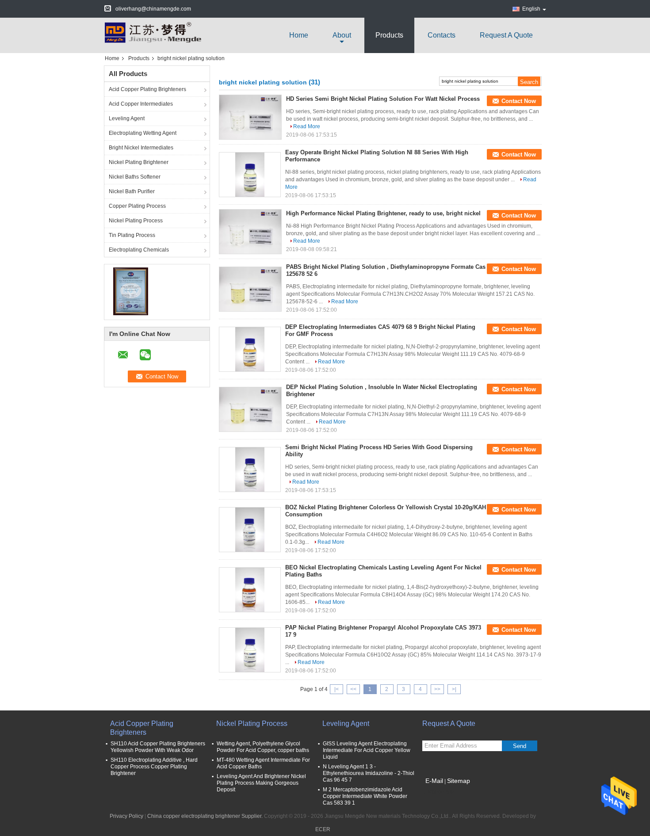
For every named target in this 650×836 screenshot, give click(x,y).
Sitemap (458, 780)
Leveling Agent (127, 118)
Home (298, 35)
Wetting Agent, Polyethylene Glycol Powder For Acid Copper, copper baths (263, 747)
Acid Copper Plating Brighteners (147, 89)
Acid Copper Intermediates (141, 104)
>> (437, 689)
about (342, 35)
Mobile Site (441, 792)
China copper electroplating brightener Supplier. (205, 816)
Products (389, 35)
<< (353, 689)
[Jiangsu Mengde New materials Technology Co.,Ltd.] (152, 35)
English (531, 9)
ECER (322, 829)
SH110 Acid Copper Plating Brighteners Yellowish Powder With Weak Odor (158, 747)
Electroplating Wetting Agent (142, 133)
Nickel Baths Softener (135, 177)
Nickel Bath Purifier (132, 191)
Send (519, 746)
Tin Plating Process (132, 235)
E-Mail (434, 780)
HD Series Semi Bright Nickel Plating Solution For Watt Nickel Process (383, 98)
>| (454, 689)
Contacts (441, 35)
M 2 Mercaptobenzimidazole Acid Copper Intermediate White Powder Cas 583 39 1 (365, 796)
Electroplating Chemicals (139, 250)
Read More (306, 126)
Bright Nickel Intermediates (141, 148)
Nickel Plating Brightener (138, 162)
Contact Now (518, 101)
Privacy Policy (126, 816)
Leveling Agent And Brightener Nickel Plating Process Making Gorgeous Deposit (261, 783)
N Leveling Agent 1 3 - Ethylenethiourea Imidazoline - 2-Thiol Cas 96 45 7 (368, 773)
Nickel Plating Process (136, 221)
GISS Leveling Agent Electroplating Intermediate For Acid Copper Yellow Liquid (366, 750)
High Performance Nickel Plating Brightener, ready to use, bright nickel (383, 213)
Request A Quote (506, 35)
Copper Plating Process (137, 206)
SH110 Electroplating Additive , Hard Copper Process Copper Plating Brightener (154, 766)
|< (336, 689)
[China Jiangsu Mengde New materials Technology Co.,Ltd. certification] (130, 291)
